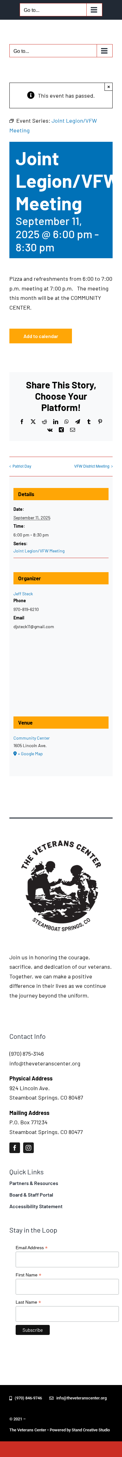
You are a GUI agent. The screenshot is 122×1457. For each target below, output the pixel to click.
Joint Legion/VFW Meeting (38, 550)
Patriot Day (22, 466)
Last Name (28, 1302)
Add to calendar (40, 336)
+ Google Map (30, 753)
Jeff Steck (23, 593)
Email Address (32, 1248)
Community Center (31, 738)
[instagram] (28, 1147)
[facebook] (14, 1147)
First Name (28, 1275)
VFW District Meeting (91, 466)
